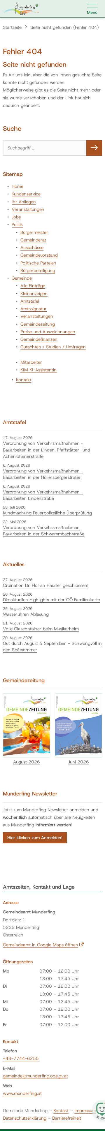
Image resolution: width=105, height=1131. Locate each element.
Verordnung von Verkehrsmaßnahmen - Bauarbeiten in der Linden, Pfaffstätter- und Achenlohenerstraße (46, 449)
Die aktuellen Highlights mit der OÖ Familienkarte (51, 600)
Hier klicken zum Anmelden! (34, 838)
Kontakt (23, 380)
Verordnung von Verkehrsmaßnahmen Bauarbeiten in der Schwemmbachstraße (43, 531)
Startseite (12, 27)
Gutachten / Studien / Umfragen (53, 347)
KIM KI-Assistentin (38, 370)
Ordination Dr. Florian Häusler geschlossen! (45, 585)
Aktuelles (13, 564)
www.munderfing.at (22, 1093)
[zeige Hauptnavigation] (92, 8)
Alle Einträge (32, 286)
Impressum (85, 1111)
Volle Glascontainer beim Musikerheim (41, 629)
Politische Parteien (38, 263)
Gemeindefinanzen (38, 339)
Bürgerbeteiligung (37, 271)
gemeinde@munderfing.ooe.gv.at (35, 1076)
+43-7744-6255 (21, 1058)
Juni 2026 (78, 762)
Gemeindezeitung (37, 324)
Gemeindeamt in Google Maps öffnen (43, 945)
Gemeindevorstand (39, 255)
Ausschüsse (31, 247)
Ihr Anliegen (24, 202)
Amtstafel (29, 301)
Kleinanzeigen (34, 294)
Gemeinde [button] (22, 278)
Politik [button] (17, 224)
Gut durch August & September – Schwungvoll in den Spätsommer (52, 647)
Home (17, 186)
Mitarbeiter (31, 362)
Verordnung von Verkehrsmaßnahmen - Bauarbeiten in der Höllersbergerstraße (43, 474)
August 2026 (26, 762)
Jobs (16, 217)
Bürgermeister (34, 232)
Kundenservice (26, 194)
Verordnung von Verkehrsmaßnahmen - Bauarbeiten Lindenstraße (43, 495)
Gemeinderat (33, 240)
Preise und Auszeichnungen (47, 332)
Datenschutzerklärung (24, 1118)
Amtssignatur (33, 309)
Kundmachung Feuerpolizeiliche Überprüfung (47, 513)
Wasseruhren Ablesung (26, 614)
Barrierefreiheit (66, 1118)
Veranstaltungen (28, 209)
